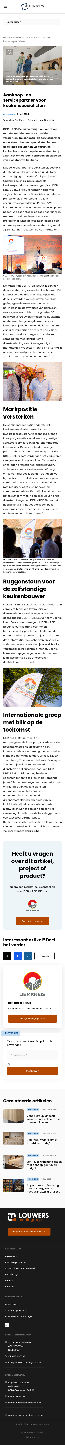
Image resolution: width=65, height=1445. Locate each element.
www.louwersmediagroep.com (26, 1415)
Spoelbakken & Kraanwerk (20, 1268)
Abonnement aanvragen (19, 1316)
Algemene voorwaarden (32, 1432)
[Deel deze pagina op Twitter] (7, 956)
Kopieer (44, 955)
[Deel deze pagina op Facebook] (18, 956)
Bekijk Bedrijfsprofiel (32, 1018)
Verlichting (11, 1274)
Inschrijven (32, 1070)
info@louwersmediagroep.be (24, 1402)
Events (9, 1280)
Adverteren (11, 1304)
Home (7, 37)
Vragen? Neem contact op (27, 1231)
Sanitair (9, 1286)
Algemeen (9, 114)
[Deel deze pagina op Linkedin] (28, 956)
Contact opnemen (15, 1310)
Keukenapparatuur (16, 1262)
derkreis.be (32, 830)
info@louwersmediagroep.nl (24, 1362)
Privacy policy (32, 1437)
